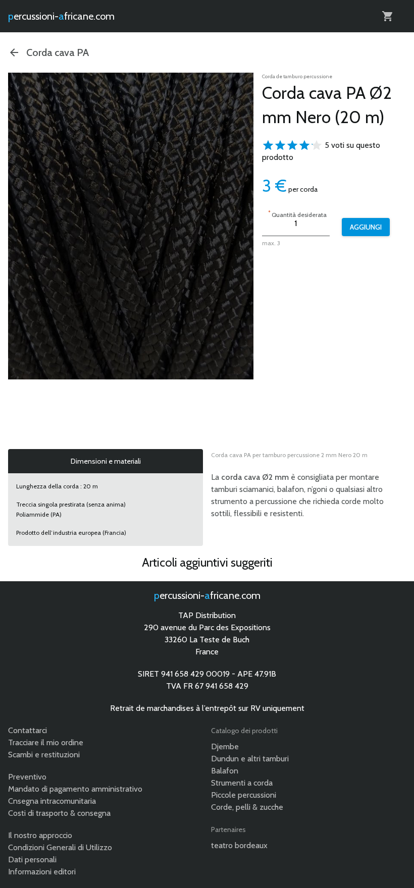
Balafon (224, 770)
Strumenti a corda (242, 783)
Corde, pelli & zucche (247, 807)
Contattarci (27, 730)
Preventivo (27, 777)
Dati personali (32, 859)
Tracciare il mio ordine (45, 742)
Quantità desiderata (297, 213)
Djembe (225, 746)
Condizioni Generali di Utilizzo (60, 847)
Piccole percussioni (243, 795)
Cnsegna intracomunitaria (52, 801)
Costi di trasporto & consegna (59, 813)
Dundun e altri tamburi (250, 758)
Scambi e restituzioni (44, 754)
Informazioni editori (42, 871)
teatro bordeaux (239, 845)
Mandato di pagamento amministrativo (75, 789)
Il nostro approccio (40, 835)
